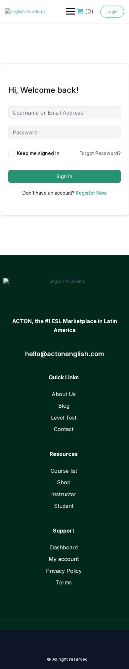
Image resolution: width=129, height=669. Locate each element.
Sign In (64, 176)
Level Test (63, 417)
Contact (63, 429)
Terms (64, 582)
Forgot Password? (100, 153)
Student (63, 505)
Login (112, 11)
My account (64, 559)
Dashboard (64, 547)
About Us (64, 394)
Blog (63, 405)
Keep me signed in (38, 153)
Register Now (91, 193)
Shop (63, 482)
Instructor (63, 494)
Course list (64, 470)
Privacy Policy (64, 571)
